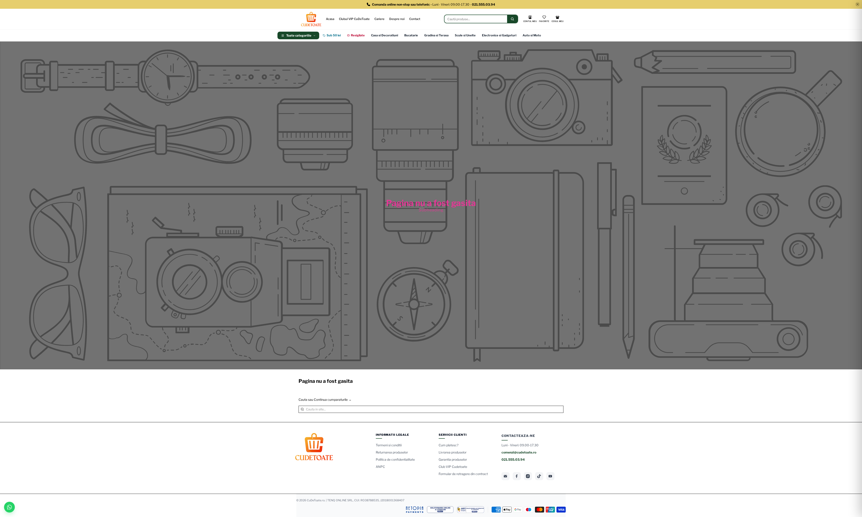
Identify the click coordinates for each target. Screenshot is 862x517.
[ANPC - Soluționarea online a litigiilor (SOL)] (440, 509)
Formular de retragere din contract (463, 474)
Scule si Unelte (465, 35)
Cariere (379, 19)
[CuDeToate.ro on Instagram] (528, 476)
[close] (857, 4)
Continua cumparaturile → (333, 399)
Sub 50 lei (334, 35)
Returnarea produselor (392, 452)
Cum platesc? (448, 445)
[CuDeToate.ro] (311, 19)
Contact (414, 19)
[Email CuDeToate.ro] (505, 476)
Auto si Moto (532, 35)
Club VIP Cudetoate (453, 467)
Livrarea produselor (452, 452)
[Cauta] (512, 19)
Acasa (330, 19)
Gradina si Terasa (436, 35)
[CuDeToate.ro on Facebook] (517, 476)
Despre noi (397, 19)
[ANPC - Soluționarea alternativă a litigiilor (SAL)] (470, 509)
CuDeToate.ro (316, 500)
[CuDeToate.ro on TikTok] (539, 476)
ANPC (380, 467)
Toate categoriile (298, 35)
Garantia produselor (453, 459)
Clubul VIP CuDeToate (354, 19)
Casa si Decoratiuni (384, 35)
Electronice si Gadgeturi (499, 35)
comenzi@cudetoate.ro (518, 452)
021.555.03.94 (513, 459)
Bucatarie (411, 35)
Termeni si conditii (389, 445)
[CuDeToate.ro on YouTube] (550, 476)
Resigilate (358, 35)
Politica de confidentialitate (395, 459)
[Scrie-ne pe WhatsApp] (9, 507)
